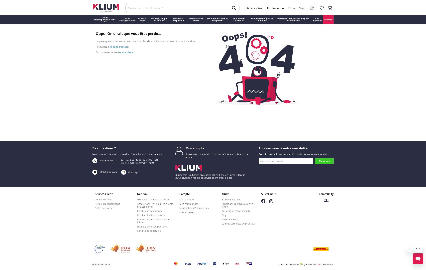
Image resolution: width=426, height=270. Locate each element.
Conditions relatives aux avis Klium (237, 205)
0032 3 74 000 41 (107, 160)
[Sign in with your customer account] (312, 8)
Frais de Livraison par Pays (152, 226)
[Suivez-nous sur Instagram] (271, 202)
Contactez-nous (103, 199)
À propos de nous (231, 199)
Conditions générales (149, 230)
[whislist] (321, 8)
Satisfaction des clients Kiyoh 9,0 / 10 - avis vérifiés (306, 264)
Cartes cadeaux (230, 219)
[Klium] (106, 7)
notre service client (152, 154)
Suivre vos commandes (198, 154)
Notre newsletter (104, 208)
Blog (301, 8)
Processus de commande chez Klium (154, 221)
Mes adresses (187, 212)
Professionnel (275, 8)
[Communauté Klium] (326, 201)
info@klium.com (108, 172)
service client (125, 52)
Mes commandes (188, 203)
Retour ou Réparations (107, 203)
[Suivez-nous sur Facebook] (263, 202)
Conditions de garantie (150, 211)
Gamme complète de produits (238, 223)
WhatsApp (133, 172)
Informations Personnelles (194, 208)
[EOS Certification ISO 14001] (145, 249)
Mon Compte (186, 199)
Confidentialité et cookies (151, 215)
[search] (234, 8)
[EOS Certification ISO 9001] (120, 249)
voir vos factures (222, 154)
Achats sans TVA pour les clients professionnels (155, 205)
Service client (254, 8)
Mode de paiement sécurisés (153, 199)
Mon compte (195, 148)
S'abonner (324, 161)
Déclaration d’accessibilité (235, 211)
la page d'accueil (119, 46)
